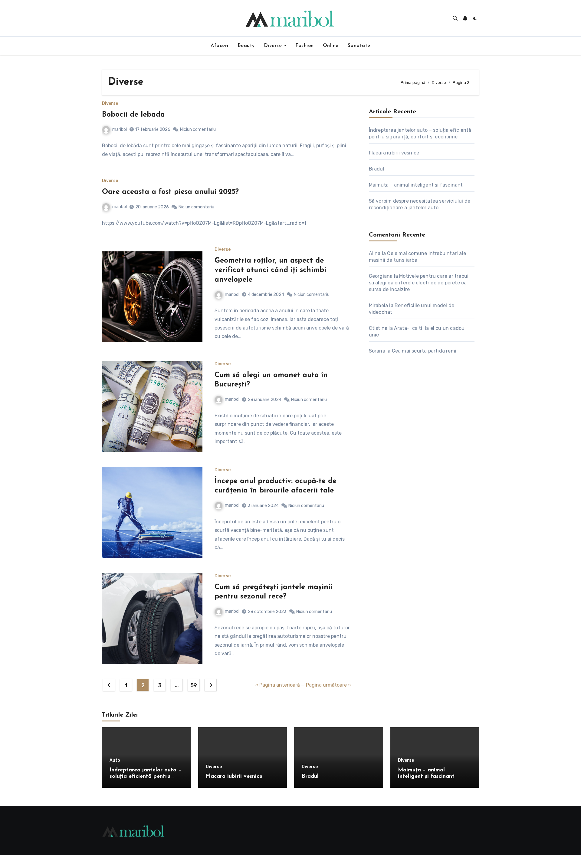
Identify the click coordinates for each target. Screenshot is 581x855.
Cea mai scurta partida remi (424, 351)
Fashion (304, 45)
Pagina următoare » (328, 685)
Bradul (376, 169)
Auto (115, 760)
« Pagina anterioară (277, 685)
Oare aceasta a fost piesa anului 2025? (170, 192)
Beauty (246, 45)
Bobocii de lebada (133, 114)
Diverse (274, 45)
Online (331, 45)
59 (193, 685)
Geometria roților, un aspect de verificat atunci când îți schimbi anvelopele (270, 270)
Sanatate (359, 45)
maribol (119, 129)
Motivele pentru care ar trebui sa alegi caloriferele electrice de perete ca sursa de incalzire (419, 282)
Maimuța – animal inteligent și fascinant (416, 185)
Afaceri (219, 45)
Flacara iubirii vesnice (394, 153)
